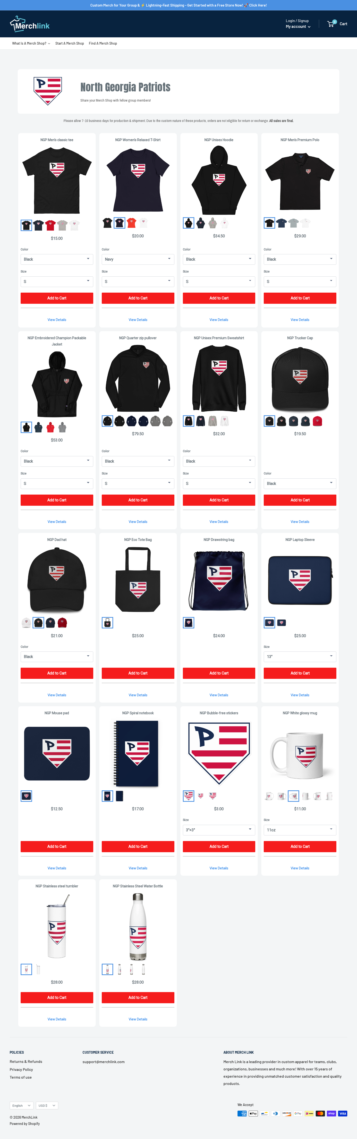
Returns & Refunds (26, 1061)
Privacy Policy (21, 1069)
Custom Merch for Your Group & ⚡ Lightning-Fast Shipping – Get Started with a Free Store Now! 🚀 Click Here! (178, 5)
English (17, 1105)
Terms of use (21, 1077)
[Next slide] (166, 421)
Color (24, 249)
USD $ (43, 1105)
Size (23, 271)
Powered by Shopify (25, 1124)
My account (296, 26)
